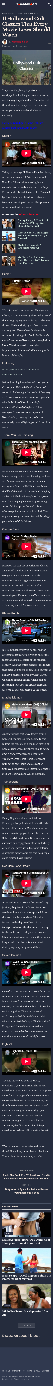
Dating (8, 1233)
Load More (26, 1325)
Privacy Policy (18, 1371)
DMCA (37, 1371)
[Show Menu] (3, 4)
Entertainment (21, 13)
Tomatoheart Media (16, 1376)
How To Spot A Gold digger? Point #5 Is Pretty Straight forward (33, 235)
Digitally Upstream (21, 1379)
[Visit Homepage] (26, 4)
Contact (45, 1371)
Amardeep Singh (20, 42)
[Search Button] (49, 4)
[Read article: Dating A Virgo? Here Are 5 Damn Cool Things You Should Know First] (8, 223)
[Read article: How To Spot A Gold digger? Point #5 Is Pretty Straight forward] (8, 236)
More (11, 13)
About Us (6, 1371)
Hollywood (33, 13)
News (7, 1305)
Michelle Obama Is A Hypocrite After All (29, 246)
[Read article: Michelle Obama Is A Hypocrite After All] (8, 248)
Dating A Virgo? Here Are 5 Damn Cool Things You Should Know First (33, 223)
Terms (29, 1371)
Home (4, 13)
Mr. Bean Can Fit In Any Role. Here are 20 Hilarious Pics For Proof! (33, 260)
